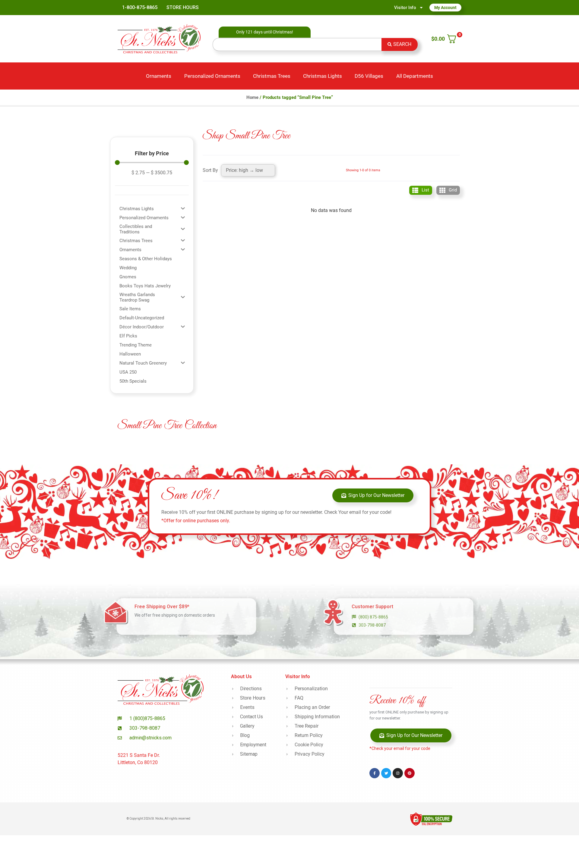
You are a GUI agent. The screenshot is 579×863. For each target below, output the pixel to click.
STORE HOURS (182, 7)
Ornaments (158, 76)
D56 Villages (369, 76)
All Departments (414, 76)
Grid (453, 190)
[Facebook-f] (374, 773)
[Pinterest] (409, 773)
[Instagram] (398, 773)
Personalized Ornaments (212, 76)
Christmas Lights (322, 76)
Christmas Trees (271, 76)
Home (252, 97)
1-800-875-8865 (139, 7)
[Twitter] (386, 773)
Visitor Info (405, 7)
